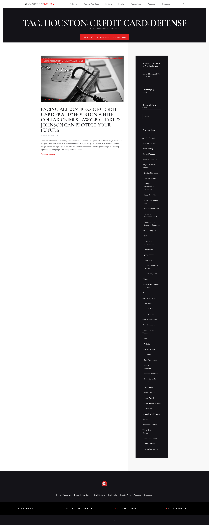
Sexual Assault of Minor (152, 403)
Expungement (148, 255)
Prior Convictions (148, 325)
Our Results (112, 495)
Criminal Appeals (148, 154)
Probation (147, 344)
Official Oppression (149, 320)
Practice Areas (125, 495)
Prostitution (148, 387)
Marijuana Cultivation (151, 209)
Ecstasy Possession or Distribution (149, 187)
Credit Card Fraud (150, 438)
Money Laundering (151, 449)
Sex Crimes (146, 355)
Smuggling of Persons (151, 414)
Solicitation (148, 409)
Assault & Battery (149, 143)
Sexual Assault (149, 398)
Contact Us (148, 495)
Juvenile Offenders (151, 309)
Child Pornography (151, 360)
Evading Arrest (148, 250)
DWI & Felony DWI (149, 231)
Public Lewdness (150, 393)
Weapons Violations (149, 425)
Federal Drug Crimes (151, 274)
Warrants (145, 419)
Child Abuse (148, 304)
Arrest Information (149, 138)
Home (92, 28)
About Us (137, 495)
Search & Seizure (148, 349)
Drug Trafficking (150, 178)
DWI (145, 236)
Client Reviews (99, 495)
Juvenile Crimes (148, 298)
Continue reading (48, 154)
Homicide (146, 293)
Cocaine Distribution (151, 173)
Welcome (67, 495)
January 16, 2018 (52, 135)
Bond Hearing (147, 149)
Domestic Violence (149, 159)
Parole (146, 339)
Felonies (145, 279)
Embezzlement (150, 444)
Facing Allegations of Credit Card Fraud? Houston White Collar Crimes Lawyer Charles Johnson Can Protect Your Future (80, 120)
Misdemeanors (148, 314)
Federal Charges (148, 260)
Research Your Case (81, 495)
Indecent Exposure (151, 374)
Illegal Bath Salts (150, 195)
